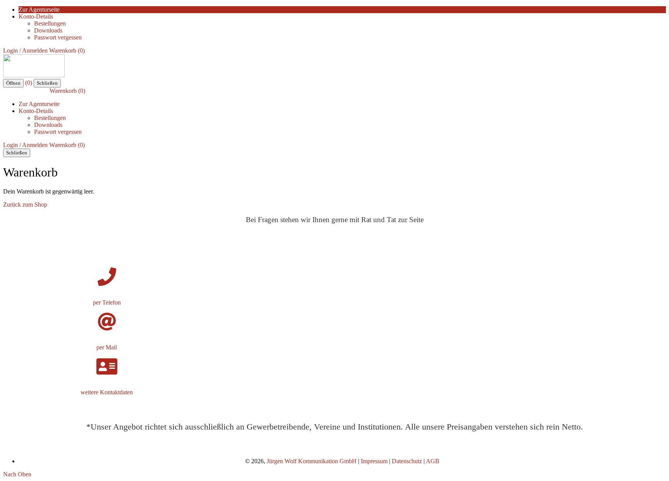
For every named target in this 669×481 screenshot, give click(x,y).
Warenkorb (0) (67, 50)
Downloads (48, 30)
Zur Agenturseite (39, 9)
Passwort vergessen (58, 37)
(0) (28, 82)
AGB (432, 461)
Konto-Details (36, 16)
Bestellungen (50, 23)
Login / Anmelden (25, 50)
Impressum (375, 461)
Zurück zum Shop (25, 204)
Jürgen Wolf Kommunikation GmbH (312, 461)
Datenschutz (407, 461)
